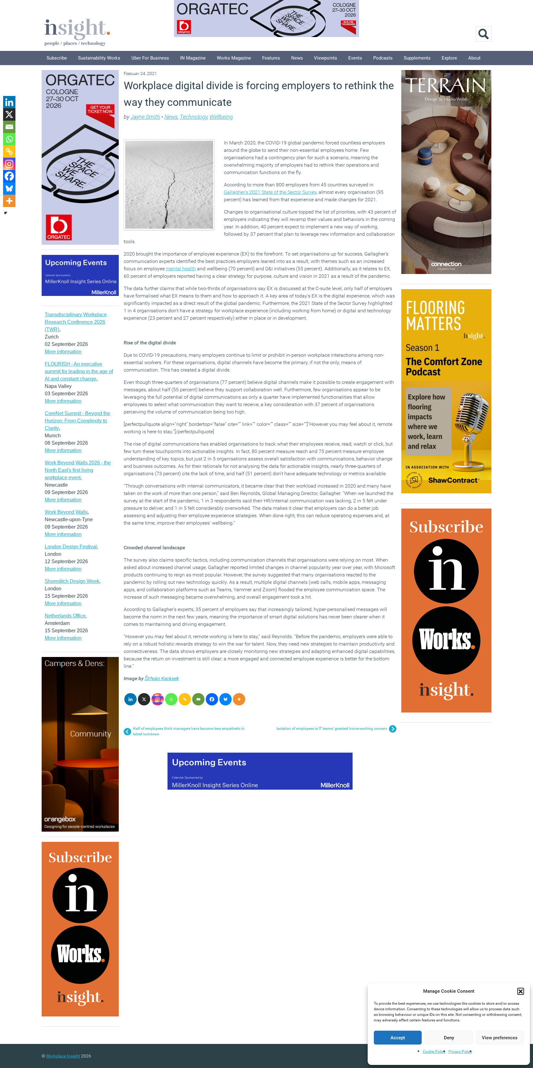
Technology (193, 117)
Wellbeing (221, 117)
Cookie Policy (434, 1051)
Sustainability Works (99, 58)
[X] (144, 699)
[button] (521, 991)
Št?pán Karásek (162, 678)
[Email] (198, 699)
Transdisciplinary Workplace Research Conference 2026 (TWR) (76, 322)
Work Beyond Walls (66, 512)
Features (271, 58)
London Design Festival (71, 546)
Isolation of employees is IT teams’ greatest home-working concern (331, 728)
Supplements (417, 58)
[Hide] (5, 212)
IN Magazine (193, 58)
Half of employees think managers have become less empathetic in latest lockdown (189, 731)
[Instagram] (157, 699)
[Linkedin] (130, 699)
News (297, 58)
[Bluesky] (225, 699)
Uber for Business (150, 58)
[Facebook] (212, 699)
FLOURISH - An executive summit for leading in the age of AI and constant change (79, 371)
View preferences (500, 1038)
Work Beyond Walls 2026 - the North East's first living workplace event (78, 470)
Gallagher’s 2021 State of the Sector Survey (270, 192)
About (474, 58)
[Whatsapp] (171, 699)
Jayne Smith (145, 117)
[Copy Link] (185, 699)
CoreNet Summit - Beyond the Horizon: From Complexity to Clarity (77, 421)
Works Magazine (234, 58)
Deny (449, 1038)
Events (355, 58)
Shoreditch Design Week (72, 581)
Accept (397, 1038)
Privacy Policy (460, 1051)
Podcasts (383, 58)
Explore (449, 58)
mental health (181, 269)
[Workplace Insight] (77, 32)
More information (63, 351)
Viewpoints (325, 58)
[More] (239, 699)
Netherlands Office (65, 615)
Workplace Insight (63, 1055)
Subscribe (57, 58)
